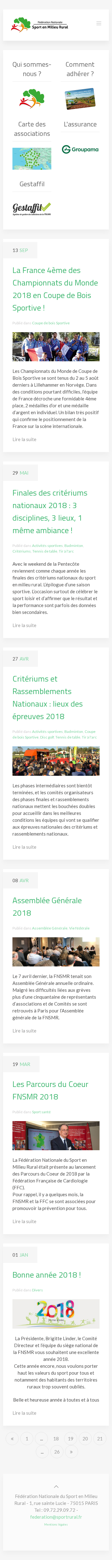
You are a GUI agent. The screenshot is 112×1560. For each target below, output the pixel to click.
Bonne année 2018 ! (46, 1275)
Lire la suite (24, 439)
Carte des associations (32, 129)
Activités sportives (47, 545)
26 (57, 1451)
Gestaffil (32, 183)
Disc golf (47, 737)
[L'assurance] (80, 149)
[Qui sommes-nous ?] (31, 99)
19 (70, 1438)
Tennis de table (44, 551)
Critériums (21, 551)
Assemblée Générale (50, 928)
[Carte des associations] (31, 159)
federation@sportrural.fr (56, 1517)
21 (100, 1438)
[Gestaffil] (31, 209)
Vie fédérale (79, 928)
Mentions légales (56, 1524)
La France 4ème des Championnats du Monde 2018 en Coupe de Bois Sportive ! (55, 289)
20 (85, 1438)
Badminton (73, 545)
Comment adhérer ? (80, 69)
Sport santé (41, 1112)
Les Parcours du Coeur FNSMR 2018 (50, 1090)
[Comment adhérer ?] (80, 99)
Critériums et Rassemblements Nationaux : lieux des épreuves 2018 (47, 697)
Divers (37, 1290)
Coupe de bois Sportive (51, 323)
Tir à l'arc (66, 551)
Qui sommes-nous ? (31, 69)
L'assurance (80, 124)
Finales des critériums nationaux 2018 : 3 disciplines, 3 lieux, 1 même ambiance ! (49, 511)
